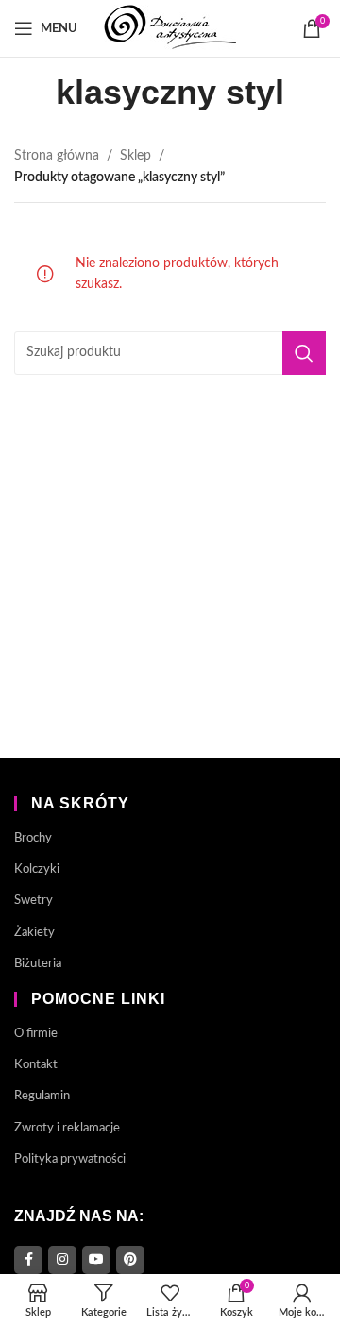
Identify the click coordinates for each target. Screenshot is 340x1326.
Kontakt (36, 1065)
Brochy (33, 838)
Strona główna (56, 155)
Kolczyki (37, 869)
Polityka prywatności (70, 1159)
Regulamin (42, 1096)
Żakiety (34, 932)
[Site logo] (170, 28)
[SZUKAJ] (304, 353)
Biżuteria (37, 964)
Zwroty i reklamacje (67, 1128)
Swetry (33, 900)
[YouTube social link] (96, 1260)
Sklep (135, 155)
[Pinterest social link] (130, 1260)
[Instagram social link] (62, 1260)
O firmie (36, 1034)
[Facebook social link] (28, 1260)
